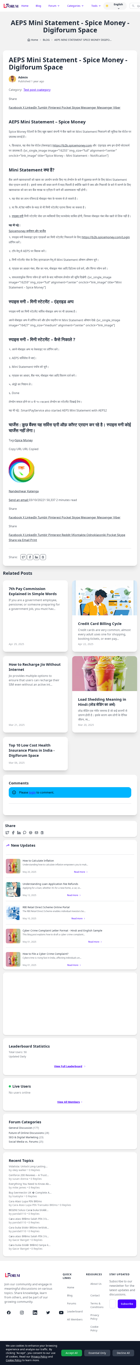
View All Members (68, 1102)
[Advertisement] (70, 1003)
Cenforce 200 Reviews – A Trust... (29, 1176)
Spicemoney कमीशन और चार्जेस (27, 231)
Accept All (72, 1353)
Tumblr (43, 108)
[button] (107, 6)
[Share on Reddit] (30, 832)
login (32, 792)
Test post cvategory (37, 90)
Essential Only (97, 1353)
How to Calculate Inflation (38, 860)
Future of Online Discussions (29, 1133)
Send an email (19, 500)
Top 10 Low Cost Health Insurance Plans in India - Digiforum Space (32, 750)
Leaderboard (75, 1311)
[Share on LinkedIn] (36, 557)
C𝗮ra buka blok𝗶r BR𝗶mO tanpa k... (29, 1246)
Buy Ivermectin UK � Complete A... (30, 1194)
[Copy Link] (43, 557)
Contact (95, 1295)
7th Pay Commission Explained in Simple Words (33, 591)
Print (33, 540)
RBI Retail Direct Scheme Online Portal (46, 907)
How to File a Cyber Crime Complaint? (45, 954)
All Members (75, 1319)
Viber (116, 108)
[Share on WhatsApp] (25, 832)
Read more (79, 872)
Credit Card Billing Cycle (100, 623)
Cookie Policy (94, 1328)
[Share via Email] (36, 832)
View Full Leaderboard (68, 1066)
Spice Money (24, 440)
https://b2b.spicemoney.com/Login (106, 237)
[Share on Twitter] (23, 557)
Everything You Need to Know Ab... (30, 1185)
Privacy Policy (94, 1316)
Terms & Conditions (97, 1305)
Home (24, 5)
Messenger (89, 108)
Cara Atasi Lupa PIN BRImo (40, 1203)
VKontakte (78, 535)
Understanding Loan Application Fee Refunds (50, 884)
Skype (76, 108)
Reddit (66, 535)
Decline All (123, 1353)
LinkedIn (31, 108)
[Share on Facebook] (30, 557)
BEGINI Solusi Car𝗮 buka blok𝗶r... (28, 1211)
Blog (38, 5)
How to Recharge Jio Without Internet (35, 667)
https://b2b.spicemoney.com (72, 145)
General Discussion (24, 1127)
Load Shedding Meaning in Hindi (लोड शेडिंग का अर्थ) (102, 702)
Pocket (67, 108)
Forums (71, 1303)
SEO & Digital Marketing (26, 1137)
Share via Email (19, 540)
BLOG (46, 39)
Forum (52, 5)
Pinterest (55, 108)
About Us (96, 1283)
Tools (94, 5)
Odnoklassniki (96, 535)
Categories (73, 5)
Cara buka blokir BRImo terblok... (29, 1229)
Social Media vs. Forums (26, 1141)
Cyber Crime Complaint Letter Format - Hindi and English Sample (62, 930)
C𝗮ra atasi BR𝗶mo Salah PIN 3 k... (29, 1220)
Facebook (16, 108)
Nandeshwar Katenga (24, 491)
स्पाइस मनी (17, 216)
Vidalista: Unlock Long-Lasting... (28, 1168)
